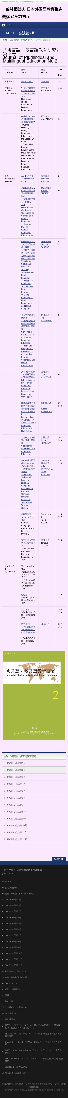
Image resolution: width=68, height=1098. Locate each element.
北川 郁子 (45, 437)
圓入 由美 (45, 116)
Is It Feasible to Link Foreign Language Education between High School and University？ (28, 388)
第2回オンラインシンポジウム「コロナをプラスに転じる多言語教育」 (33, 1051)
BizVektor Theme (33, 1090)
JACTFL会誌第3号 (16, 777)
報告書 (24, 595)
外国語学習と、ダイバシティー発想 (28, 517)
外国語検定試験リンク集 (16, 971)
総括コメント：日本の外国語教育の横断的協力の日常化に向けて (28, 629)
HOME (4, 40)
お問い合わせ (11, 887)
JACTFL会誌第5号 (16, 791)
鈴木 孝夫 (45, 88)
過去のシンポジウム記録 (16, 1067)
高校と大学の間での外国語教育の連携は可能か (28, 375)
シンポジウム (11, 1013)
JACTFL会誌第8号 (16, 811)
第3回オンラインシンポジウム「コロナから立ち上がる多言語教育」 (33, 1043)
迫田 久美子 (46, 241)
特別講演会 (10, 1019)
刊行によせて (27, 81)
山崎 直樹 (45, 372)
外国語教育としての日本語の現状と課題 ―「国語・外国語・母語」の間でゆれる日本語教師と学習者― (28, 250)
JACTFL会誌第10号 (17, 825)
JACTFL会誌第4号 (16, 784)
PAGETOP (59, 859)
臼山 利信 (45, 624)
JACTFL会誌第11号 (17, 832)
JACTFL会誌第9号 (16, 818)
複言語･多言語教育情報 (15, 1073)
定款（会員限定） (13, 989)
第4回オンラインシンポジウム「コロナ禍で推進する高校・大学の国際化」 (33, 1035)
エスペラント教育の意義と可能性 (28, 440)
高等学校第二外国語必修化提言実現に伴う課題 (28, 406)
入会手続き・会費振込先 (16, 1007)
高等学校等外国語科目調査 (17, 977)
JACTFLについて (12, 983)
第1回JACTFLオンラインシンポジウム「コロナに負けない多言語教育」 (34, 1059)
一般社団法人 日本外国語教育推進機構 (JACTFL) (35, 1084)
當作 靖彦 (45, 176)
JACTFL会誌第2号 (16, 770)
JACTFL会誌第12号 (17, 839)
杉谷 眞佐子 (46, 188)
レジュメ (25, 609)
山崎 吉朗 (45, 81)
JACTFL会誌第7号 (16, 804)
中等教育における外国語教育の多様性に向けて (28, 119)
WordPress (19, 1090)
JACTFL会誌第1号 (16, 763)
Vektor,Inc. (48, 1090)
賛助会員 (9, 1001)
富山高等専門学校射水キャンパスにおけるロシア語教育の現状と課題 (28, 466)
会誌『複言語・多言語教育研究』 (21, 40)
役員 (7, 995)
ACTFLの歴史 (27, 176)
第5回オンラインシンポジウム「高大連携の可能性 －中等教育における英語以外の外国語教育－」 (33, 1026)
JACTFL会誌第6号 (16, 798)
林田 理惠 (45, 315)
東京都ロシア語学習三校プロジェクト (28, 543)
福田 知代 (45, 540)
